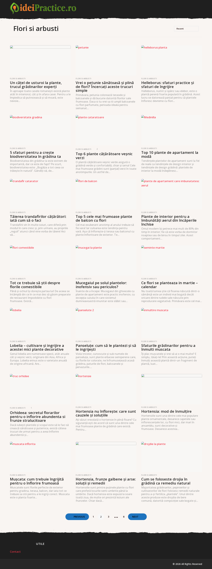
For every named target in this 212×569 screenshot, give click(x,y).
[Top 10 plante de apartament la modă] (171, 130)
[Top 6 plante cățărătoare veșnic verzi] (106, 130)
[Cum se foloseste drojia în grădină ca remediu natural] (171, 457)
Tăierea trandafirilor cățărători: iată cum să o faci (38, 218)
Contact (15, 551)
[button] (200, 8)
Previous (79, 516)
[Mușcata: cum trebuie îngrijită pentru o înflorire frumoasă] (40, 457)
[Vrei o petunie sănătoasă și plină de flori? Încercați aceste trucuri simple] (106, 60)
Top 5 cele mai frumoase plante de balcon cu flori (104, 218)
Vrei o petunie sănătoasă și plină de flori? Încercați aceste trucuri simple (105, 86)
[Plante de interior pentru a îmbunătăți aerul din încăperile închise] (171, 194)
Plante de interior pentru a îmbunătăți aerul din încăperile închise (169, 220)
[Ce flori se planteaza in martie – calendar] (171, 260)
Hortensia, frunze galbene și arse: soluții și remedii (106, 481)
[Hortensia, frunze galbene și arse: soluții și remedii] (106, 457)
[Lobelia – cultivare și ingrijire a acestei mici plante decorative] (40, 323)
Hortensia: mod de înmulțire (166, 411)
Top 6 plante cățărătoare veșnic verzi (104, 155)
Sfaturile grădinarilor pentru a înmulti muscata (168, 347)
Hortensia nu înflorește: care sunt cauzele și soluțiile (106, 413)
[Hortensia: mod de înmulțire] (171, 389)
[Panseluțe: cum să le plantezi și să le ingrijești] (106, 323)
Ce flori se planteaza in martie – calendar (169, 284)
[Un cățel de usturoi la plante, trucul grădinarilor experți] (40, 60)
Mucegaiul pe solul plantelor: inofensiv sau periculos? (101, 284)
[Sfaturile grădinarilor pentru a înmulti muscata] (171, 323)
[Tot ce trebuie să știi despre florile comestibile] (40, 260)
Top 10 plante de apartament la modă (169, 154)
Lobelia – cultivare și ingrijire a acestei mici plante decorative (37, 347)
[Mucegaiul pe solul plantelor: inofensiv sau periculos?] (106, 260)
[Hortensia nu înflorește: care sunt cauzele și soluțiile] (106, 389)
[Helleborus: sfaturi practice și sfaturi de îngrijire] (171, 60)
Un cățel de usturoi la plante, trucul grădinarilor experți (36, 84)
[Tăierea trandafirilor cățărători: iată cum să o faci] (40, 194)
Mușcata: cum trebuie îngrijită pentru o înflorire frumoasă (37, 481)
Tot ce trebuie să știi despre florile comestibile (35, 284)
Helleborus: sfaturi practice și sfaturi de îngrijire (167, 84)
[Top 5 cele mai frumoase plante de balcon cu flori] (106, 194)
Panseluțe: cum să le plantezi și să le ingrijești (106, 347)
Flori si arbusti (18, 79)
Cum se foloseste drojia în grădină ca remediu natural (165, 481)
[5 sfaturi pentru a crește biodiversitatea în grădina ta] (40, 130)
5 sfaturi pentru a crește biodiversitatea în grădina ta (35, 154)
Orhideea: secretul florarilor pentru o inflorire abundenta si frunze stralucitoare (37, 416)
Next (135, 516)
